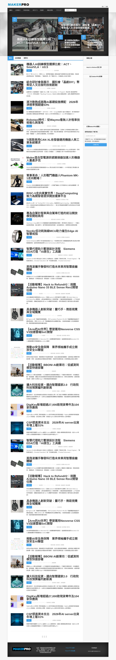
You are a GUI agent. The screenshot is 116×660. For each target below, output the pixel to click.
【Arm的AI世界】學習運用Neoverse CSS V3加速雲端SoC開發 (53, 331)
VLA (53, 70)
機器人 (59, 146)
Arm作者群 (42, 335)
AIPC (53, 199)
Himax (49, 371)
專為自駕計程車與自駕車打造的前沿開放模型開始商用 (52, 215)
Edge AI (54, 163)
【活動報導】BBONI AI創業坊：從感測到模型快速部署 (52, 366)
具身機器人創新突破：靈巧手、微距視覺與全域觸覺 (52, 311)
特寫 (67, 199)
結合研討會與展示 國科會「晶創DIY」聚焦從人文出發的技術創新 (52, 83)
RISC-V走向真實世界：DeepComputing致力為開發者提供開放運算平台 (52, 195)
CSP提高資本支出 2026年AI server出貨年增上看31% (52, 424)
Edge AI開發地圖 (51, 219)
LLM (51, 428)
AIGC (55, 255)
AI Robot (48, 70)
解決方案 (63, 146)
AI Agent (51, 255)
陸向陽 (41, 293)
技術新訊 (54, 146)
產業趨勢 (53, 108)
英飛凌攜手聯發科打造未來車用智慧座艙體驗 (52, 268)
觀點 (29, 657)
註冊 (107, 6)
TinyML (54, 237)
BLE (45, 293)
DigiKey (49, 293)
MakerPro (72, 31)
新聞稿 (48, 88)
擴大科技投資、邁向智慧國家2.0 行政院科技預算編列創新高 (52, 386)
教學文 (68, 335)
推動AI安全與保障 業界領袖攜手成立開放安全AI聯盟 (52, 348)
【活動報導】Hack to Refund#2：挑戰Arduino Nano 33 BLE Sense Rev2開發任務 (52, 287)
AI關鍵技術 (58, 199)
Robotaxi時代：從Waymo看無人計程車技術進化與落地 (95, 43)
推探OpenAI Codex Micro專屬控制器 (50, 651)
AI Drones (48, 638)
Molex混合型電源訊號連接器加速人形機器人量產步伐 (53, 159)
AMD (53, 315)
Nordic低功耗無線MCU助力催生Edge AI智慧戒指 (52, 232)
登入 (103, 6)
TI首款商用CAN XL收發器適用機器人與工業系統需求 (52, 141)
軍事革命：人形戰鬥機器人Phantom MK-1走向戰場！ (52, 177)
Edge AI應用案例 (66, 638)
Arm (48, 335)
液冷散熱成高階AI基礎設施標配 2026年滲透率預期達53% (72, 43)
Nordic (49, 237)
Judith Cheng (43, 199)
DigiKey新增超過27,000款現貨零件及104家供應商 (52, 406)
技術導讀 (56, 70)
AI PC (50, 199)
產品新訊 (67, 237)
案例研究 (49, 126)
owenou (27, 46)
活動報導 (53, 88)
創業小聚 (41, 638)
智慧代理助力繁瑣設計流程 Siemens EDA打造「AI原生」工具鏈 (50, 250)
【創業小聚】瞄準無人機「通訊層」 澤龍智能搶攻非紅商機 (52, 633)
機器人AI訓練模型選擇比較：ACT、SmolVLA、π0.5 (49, 66)
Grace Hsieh (42, 371)
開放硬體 (68, 293)
